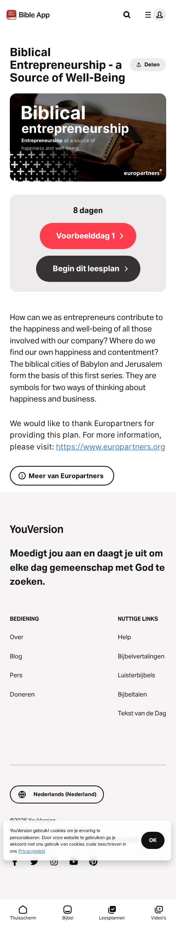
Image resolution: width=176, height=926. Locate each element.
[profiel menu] (153, 15)
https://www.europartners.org (110, 447)
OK (153, 840)
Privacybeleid (31, 850)
